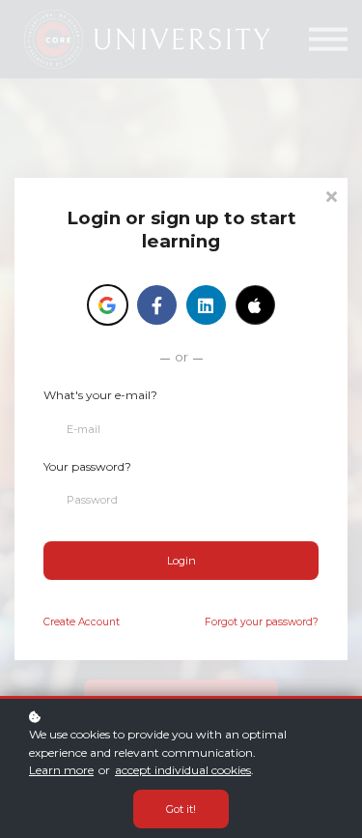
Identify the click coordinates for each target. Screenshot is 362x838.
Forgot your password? (262, 622)
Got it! (181, 809)
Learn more (61, 770)
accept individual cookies (183, 770)
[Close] (331, 195)
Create (81, 622)
